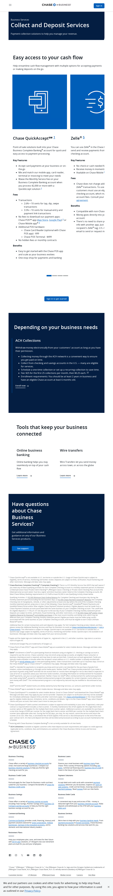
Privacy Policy (32, 890)
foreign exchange (82, 823)
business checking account (88, 804)
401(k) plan (16, 842)
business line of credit (93, 768)
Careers (80, 875)
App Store (43, 220)
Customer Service (15, 875)
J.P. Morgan (32, 875)
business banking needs (89, 820)
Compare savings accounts (19, 806)
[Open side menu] (10, 5)
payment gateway (65, 789)
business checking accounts (38, 763)
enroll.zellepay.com (27, 661)
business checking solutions (19, 768)
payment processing (66, 823)
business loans (89, 763)
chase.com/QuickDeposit (75, 697)
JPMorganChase (48, 875)
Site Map (91, 875)
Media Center (65, 875)
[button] (108, 887)
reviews (80, 789)
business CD (49, 804)
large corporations (39, 823)
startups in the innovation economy (31, 825)
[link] (10, 855)
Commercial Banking (17, 820)
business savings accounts (38, 801)
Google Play (55, 220)
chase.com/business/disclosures (84, 627)
